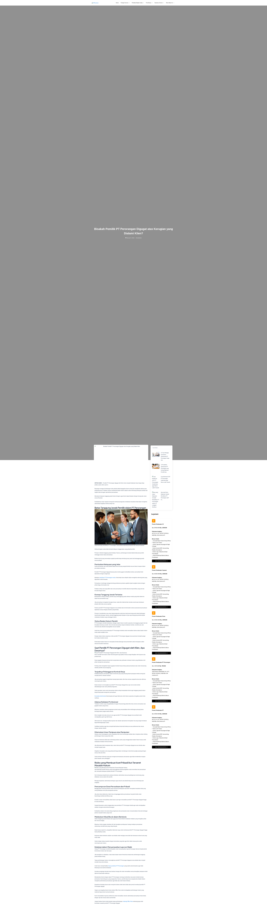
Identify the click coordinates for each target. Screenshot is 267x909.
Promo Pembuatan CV (158, 524)
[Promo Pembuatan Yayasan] (153, 567)
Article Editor (139, 237)
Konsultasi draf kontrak (100, 696)
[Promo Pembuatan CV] (153, 520)
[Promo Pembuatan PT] (153, 707)
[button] (129, 3)
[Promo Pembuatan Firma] (153, 613)
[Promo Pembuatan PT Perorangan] (153, 659)
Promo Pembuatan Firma (158, 616)
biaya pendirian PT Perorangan (116, 865)
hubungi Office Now (128, 901)
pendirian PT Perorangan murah (108, 577)
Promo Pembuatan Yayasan (159, 570)
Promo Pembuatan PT (158, 710)
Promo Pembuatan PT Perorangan (161, 662)
